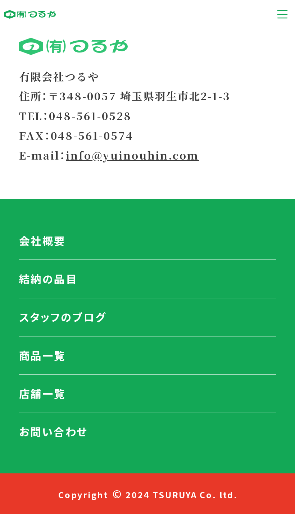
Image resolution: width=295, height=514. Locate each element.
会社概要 (42, 240)
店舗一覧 (42, 393)
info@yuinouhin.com (132, 155)
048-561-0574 (92, 135)
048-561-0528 (90, 116)
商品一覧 (42, 355)
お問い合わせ (53, 431)
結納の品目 (48, 278)
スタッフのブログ (62, 316)
